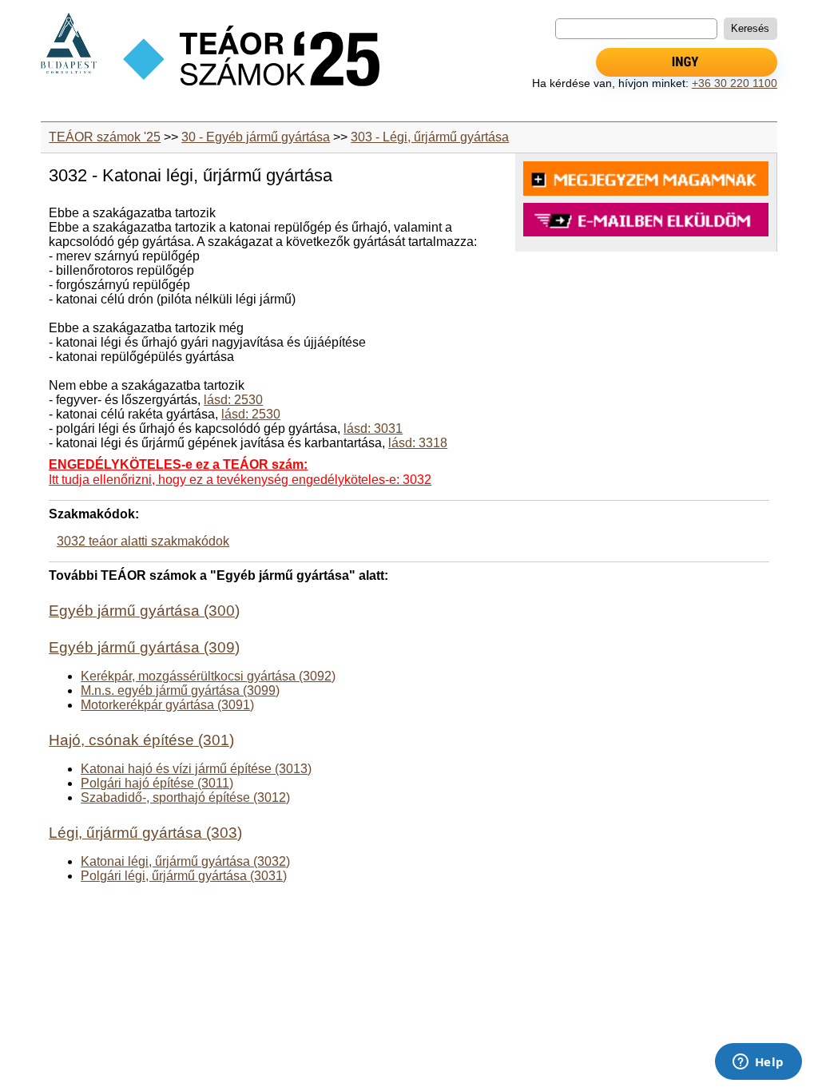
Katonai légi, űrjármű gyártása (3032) (185, 861)
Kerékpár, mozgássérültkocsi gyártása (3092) (208, 676)
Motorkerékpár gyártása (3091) (167, 705)
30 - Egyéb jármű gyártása (255, 137)
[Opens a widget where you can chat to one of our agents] (758, 1063)
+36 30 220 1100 (734, 83)
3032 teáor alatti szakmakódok (143, 541)
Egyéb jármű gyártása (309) (144, 647)
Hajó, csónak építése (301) (141, 740)
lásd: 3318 (417, 443)
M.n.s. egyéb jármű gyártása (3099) (180, 690)
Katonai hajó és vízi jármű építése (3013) (196, 769)
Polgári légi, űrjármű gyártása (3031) (184, 876)
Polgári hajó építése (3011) (157, 783)
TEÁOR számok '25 (105, 137)
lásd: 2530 (233, 400)
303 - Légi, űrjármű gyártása (430, 137)
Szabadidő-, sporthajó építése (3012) (185, 797)
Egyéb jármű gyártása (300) (144, 610)
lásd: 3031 (373, 428)
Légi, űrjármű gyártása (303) (145, 832)
